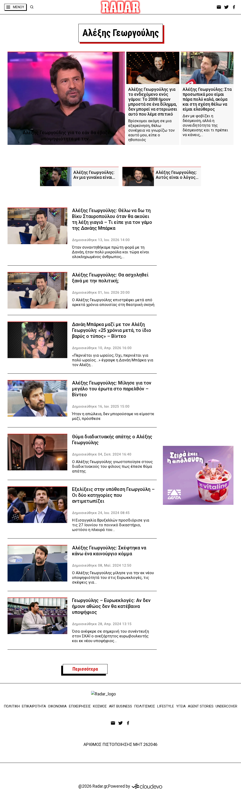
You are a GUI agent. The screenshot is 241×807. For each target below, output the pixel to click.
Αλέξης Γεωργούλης (120, 32)
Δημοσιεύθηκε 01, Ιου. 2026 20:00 (101, 292)
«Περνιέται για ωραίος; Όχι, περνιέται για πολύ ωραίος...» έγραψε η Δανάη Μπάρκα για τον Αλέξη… (112, 360)
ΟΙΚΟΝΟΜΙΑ (57, 706)
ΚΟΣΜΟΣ (100, 706)
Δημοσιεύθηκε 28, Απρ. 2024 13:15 (102, 624)
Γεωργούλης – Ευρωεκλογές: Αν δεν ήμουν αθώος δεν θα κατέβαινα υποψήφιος (111, 606)
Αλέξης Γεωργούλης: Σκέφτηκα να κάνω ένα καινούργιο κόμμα (109, 550)
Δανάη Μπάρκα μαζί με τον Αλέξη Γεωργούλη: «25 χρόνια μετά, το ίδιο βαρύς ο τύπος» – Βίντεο (111, 330)
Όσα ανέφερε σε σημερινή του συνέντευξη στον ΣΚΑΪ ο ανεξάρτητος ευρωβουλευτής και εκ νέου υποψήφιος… (110, 636)
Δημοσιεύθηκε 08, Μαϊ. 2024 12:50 (101, 565)
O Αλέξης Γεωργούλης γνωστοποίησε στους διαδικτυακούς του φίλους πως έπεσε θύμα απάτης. (112, 466)
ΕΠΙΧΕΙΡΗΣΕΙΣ (80, 706)
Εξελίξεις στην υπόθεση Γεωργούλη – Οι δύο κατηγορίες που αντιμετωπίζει (113, 495)
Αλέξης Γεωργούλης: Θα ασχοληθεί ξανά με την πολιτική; (110, 278)
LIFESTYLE (165, 706)
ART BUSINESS (120, 706)
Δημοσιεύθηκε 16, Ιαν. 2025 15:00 (100, 406)
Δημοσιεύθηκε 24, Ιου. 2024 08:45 (101, 513)
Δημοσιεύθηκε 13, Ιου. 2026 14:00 (101, 240)
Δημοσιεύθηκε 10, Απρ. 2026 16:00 (102, 348)
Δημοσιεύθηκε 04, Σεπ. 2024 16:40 (101, 454)
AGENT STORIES (200, 706)
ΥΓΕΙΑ (181, 706)
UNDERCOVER (226, 706)
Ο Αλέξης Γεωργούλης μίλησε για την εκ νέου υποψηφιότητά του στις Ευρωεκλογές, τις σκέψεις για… (113, 577)
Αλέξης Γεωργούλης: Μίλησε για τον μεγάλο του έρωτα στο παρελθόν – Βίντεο (111, 388)
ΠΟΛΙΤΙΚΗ (12, 706)
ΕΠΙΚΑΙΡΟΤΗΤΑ (34, 706)
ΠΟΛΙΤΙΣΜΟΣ (144, 706)
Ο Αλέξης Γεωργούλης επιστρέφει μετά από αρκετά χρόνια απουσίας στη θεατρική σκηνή (113, 302)
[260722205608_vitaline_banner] (198, 475)
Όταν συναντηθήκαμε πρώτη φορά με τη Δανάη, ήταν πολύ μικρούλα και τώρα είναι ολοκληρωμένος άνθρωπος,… (110, 252)
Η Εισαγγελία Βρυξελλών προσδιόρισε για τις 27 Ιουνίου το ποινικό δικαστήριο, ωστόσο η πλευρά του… (110, 525)
